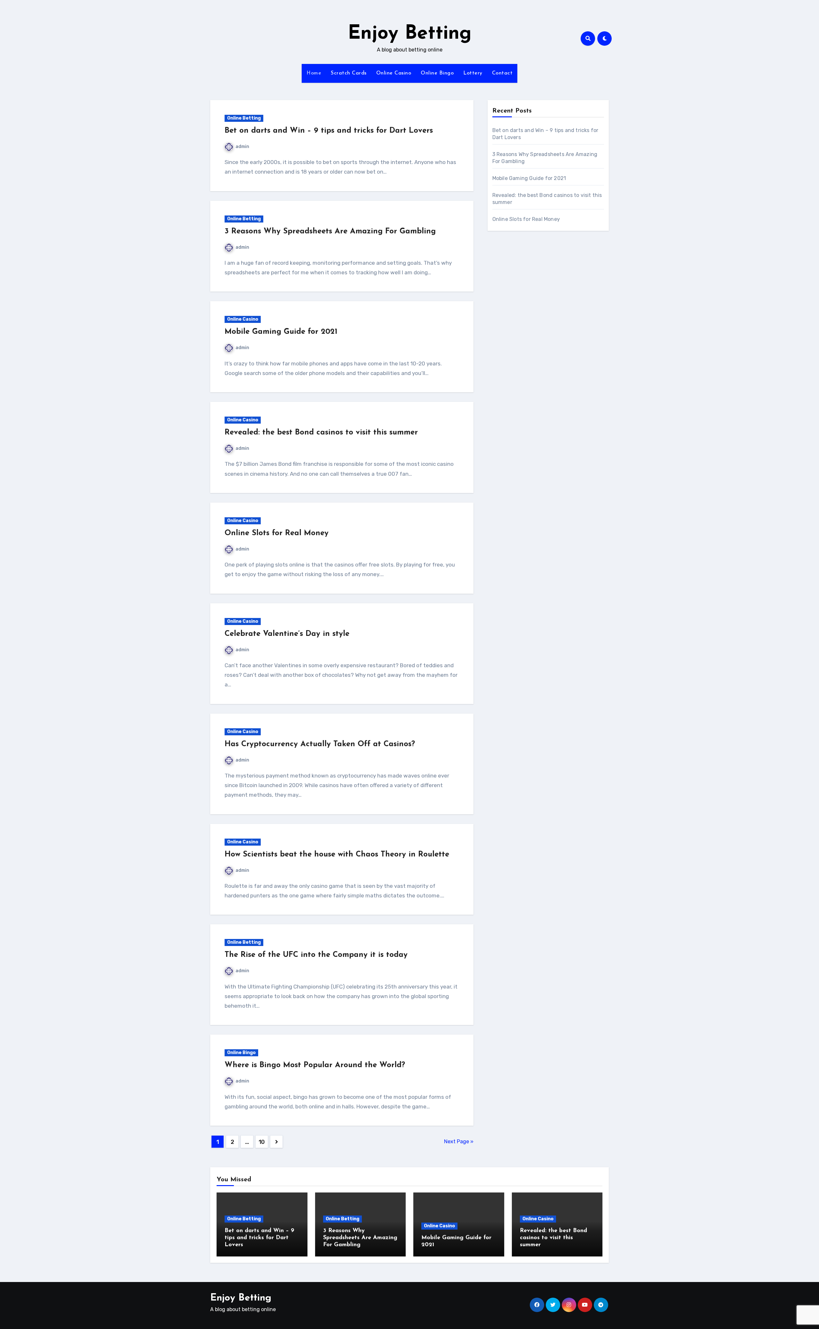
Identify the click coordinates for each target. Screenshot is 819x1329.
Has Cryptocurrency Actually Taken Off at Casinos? (320, 744)
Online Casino (393, 73)
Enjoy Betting (410, 33)
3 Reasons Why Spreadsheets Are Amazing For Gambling (330, 231)
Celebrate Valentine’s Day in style (287, 634)
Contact (502, 73)
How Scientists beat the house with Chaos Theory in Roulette (337, 854)
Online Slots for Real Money (277, 533)
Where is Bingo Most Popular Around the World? (315, 1065)
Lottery (472, 73)
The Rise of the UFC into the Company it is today (316, 955)
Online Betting (244, 118)
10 (261, 1141)
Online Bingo (437, 73)
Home (313, 73)
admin (242, 146)
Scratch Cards (349, 73)
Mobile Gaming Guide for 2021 (281, 332)
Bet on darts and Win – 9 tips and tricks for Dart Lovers (329, 131)
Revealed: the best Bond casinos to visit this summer (321, 432)
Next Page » (458, 1141)
